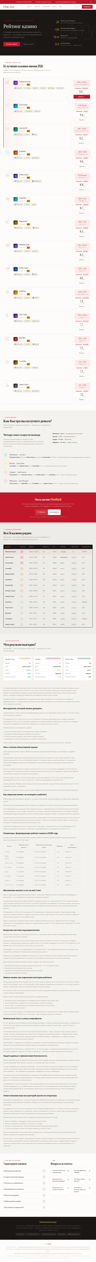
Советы (54, 6)
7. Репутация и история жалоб (23, 1207)
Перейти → (82, 120)
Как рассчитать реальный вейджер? (60, 1180)
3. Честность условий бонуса (23, 1183)
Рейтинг (29, 6)
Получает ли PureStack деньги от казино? (82, 1190)
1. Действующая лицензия (23, 1171)
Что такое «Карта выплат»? (82, 1180)
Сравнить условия (28, 44)
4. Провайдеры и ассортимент (23, 1189)
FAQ (60, 6)
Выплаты (37, 6)
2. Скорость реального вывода (23, 1177)
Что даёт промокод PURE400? (82, 1171)
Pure (9, 6)
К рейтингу (87, 7)
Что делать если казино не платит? (60, 1189)
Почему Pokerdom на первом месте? (60, 1171)
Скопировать (54, 512)
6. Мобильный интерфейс (23, 1201)
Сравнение (46, 6)
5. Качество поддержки (23, 1195)
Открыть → (81, 96)
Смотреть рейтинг (11, 44)
